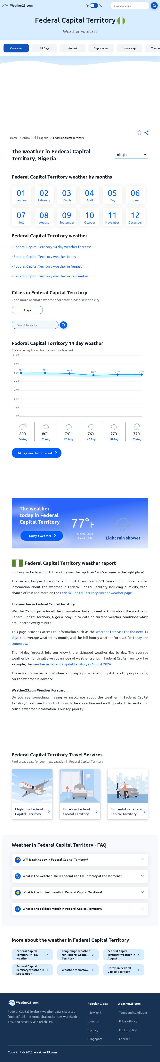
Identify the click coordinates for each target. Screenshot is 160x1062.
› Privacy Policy (127, 1021)
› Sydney (92, 1030)
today (137, 637)
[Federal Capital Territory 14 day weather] (80, 388)
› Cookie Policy (127, 1030)
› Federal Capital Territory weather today (44, 256)
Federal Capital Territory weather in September (30, 969)
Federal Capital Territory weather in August (121, 954)
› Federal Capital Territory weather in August (47, 266)
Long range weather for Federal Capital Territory (76, 954)
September (101, 48)
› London (93, 1021)
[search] (154, 5)
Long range (129, 48)
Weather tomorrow (75, 970)
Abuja (27, 310)
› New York (94, 1012)
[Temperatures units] (94, 5)
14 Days (44, 48)
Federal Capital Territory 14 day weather (27, 954)
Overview (16, 48)
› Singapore (94, 1039)
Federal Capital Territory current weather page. (96, 593)
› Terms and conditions (133, 1012)
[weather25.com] (17, 6)
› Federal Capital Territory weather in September (50, 276)
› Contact (124, 1039)
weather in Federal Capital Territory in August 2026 (72, 664)
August (72, 48)
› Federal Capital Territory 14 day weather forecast (51, 247)
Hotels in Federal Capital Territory (119, 970)
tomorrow (19, 643)
